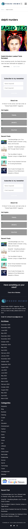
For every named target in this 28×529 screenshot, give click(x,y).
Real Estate (4, 454)
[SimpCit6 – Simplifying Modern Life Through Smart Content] (4, 148)
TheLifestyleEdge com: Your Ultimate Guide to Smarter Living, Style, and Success (17, 141)
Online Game (4, 451)
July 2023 (4, 370)
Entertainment (5, 426)
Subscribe (14, 93)
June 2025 (4, 330)
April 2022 (4, 395)
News (3, 53)
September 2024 (6, 344)
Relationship (4, 457)
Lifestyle (3, 446)
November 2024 (5, 339)
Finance (3, 431)
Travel (3, 468)
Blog (2, 409)
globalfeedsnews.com (19, 522)
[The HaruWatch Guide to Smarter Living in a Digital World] (4, 156)
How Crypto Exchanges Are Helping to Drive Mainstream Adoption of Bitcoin (16, 171)
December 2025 (5, 324)
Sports (3, 463)
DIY (2, 420)
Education (4, 423)
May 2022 (4, 392)
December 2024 (5, 336)
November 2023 (5, 359)
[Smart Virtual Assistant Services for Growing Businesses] (4, 163)
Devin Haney (6, 66)
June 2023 (4, 373)
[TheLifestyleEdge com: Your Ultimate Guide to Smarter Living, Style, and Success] (4, 141)
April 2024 (4, 350)
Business (3, 412)
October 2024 (5, 341)
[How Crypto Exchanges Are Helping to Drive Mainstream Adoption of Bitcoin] (4, 170)
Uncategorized (5, 471)
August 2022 (4, 390)
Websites (3, 474)
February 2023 (5, 384)
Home (3, 440)
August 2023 (4, 367)
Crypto (3, 417)
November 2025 (5, 327)
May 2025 (4, 333)
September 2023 (6, 364)
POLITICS (14, 130)
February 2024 (5, 353)
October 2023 (5, 361)
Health (3, 437)
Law (2, 443)
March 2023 (4, 381)
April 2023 (4, 378)
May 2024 (4, 347)
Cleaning (3, 415)
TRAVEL (14, 115)
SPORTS (14, 122)
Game (2, 434)
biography (4, 406)
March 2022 (4, 398)
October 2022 (5, 387)
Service (3, 460)
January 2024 (5, 356)
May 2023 (4, 375)
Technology (4, 466)
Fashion (3, 429)
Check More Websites (14, 292)
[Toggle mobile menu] (25, 4)
